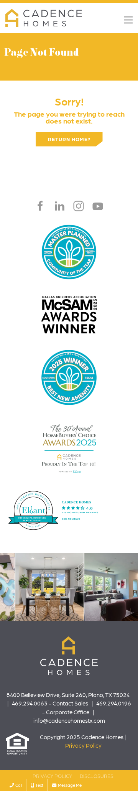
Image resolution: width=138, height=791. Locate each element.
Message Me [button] (69, 785)
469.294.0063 (30, 703)
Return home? (69, 139)
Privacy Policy (83, 745)
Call (18, 785)
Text (38, 785)
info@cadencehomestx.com (69, 720)
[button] (128, 20)
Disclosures (96, 776)
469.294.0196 (113, 703)
